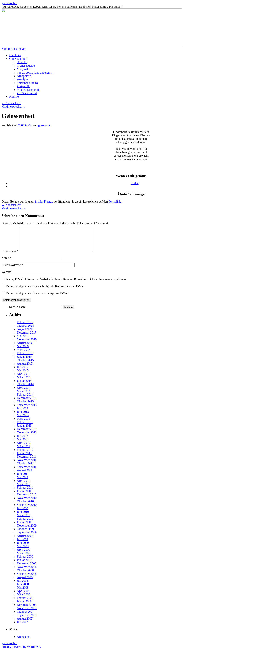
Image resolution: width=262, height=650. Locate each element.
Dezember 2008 (26, 563)
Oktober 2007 (25, 611)
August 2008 (25, 577)
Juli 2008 (22, 580)
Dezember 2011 (26, 456)
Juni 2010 (23, 511)
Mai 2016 (23, 346)
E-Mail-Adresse (12, 265)
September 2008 (27, 573)
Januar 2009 (24, 560)
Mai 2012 (23, 439)
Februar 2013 (25, 422)
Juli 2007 (22, 622)
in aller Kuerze (26, 65)
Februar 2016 (25, 353)
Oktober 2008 (25, 570)
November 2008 (27, 566)
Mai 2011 (22, 477)
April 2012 (23, 442)
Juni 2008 (23, 584)
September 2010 (27, 504)
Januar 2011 (24, 491)
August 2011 (24, 470)
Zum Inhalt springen (14, 48)
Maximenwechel (14, 106)
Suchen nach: (17, 306)
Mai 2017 (23, 336)
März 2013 (23, 418)
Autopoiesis (24, 76)
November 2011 (26, 460)
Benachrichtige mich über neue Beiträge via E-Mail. (37, 293)
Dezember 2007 (26, 604)
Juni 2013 (23, 411)
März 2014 (23, 391)
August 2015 (25, 363)
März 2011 (23, 484)
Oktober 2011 (25, 463)
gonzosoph (44, 125)
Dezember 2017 (26, 332)
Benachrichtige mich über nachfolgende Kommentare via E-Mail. (45, 286)
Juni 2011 (23, 473)
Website (6, 272)
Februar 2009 (25, 556)
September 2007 (27, 615)
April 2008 (23, 591)
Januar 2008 (24, 601)
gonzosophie (9, 3)
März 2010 (23, 515)
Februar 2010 (25, 518)
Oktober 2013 (25, 401)
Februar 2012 (25, 449)
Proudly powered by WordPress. (21, 646)
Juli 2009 (22, 539)
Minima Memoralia (28, 89)
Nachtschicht (11, 103)
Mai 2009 (23, 546)
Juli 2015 (22, 367)
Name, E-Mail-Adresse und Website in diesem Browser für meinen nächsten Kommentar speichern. (66, 279)
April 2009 (23, 549)
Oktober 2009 (25, 529)
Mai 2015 (23, 370)
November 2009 (27, 525)
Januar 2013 (24, 425)
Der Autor (15, 55)
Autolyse (22, 79)
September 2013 (27, 404)
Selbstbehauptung (27, 82)
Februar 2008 (25, 597)
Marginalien (24, 69)
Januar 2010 (24, 522)
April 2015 (23, 373)
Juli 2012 (22, 435)
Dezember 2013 (26, 398)
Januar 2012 (24, 453)
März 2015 (23, 377)
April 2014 (23, 387)
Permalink (115, 201)
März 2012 (23, 446)
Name (6, 257)
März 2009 (23, 553)
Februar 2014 (25, 394)
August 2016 (25, 342)
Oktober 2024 (25, 325)
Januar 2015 (24, 380)
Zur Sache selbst (27, 93)
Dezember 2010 (26, 494)
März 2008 (23, 594)
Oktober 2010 (25, 501)
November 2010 (27, 498)
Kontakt (14, 96)
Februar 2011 (25, 487)
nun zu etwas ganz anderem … (35, 72)
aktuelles (22, 62)
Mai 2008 (23, 587)
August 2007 (25, 618)
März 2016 (23, 349)
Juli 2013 (22, 408)
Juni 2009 (23, 542)
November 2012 (27, 432)
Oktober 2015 (25, 360)
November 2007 (27, 608)
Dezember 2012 (26, 429)
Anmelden (23, 636)
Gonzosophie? (18, 58)
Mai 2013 (23, 415)
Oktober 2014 (25, 384)
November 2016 (27, 339)
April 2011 (23, 480)
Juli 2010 (22, 508)
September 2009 (27, 532)
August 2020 (25, 329)
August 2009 (25, 535)
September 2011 (26, 466)
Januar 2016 (24, 356)
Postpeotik (23, 86)
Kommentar (10, 251)
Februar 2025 (25, 322)
